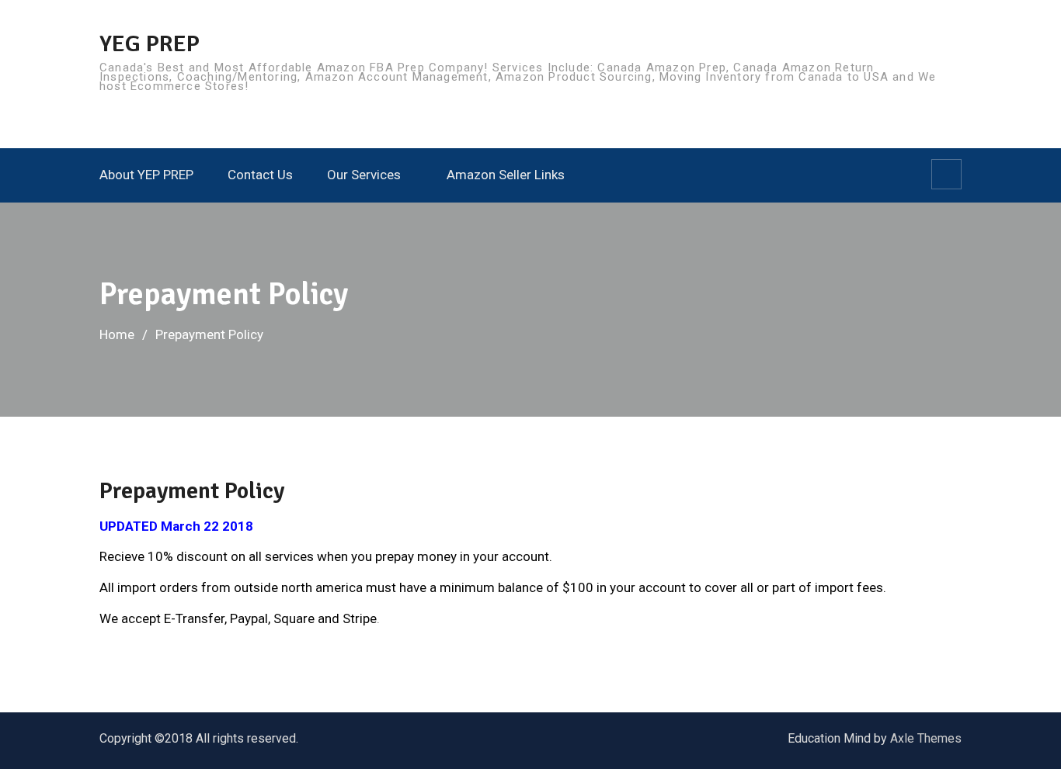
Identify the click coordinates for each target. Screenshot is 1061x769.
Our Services (364, 174)
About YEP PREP (146, 174)
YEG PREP (149, 43)
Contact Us (260, 174)
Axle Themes (926, 738)
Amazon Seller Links (506, 174)
